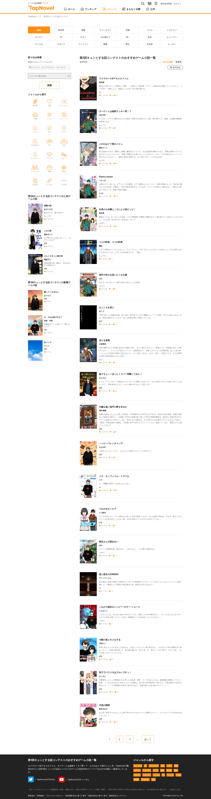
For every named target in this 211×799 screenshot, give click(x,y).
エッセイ (170, 775)
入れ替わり (145, 779)
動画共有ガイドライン (118, 796)
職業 (162, 770)
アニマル (156, 775)
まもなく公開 (133, 9)
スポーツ (137, 775)
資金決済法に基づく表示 (97, 796)
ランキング (90, 9)
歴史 (175, 770)
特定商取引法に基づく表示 (75, 796)
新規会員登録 (166, 4)
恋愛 (162, 766)
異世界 (136, 779)
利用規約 (40, 796)
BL (163, 775)
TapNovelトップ (34, 16)
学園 (176, 766)
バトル (169, 766)
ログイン (177, 4)
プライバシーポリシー (54, 796)
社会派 (169, 770)
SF (145, 766)
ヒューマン (137, 766)
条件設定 (177, 67)
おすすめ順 (167, 62)
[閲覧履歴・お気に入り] (149, 3)
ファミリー (146, 775)
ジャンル (112, 9)
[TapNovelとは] (156, 3)
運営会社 (31, 796)
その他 (178, 775)
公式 (152, 9)
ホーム (71, 9)
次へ (146, 739)
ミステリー (146, 770)
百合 (153, 779)
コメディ (137, 770)
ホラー (155, 770)
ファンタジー (153, 766)
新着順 (179, 62)
